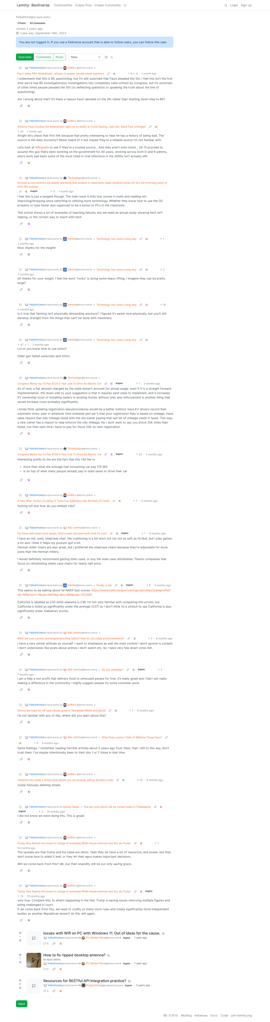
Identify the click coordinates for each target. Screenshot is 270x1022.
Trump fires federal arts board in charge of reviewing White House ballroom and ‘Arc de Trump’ (74, 843)
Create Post (83, 5)
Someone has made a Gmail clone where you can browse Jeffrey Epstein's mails (65, 779)
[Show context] (108, 73)
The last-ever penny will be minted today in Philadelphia (117, 806)
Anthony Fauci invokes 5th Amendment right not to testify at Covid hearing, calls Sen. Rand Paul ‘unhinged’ (81, 126)
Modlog (186, 1015)
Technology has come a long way (116, 238)
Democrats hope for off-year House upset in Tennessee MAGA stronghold (61, 710)
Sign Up (246, 5)
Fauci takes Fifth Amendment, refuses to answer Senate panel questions (60, 73)
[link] (114, 73)
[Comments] (33, 938)
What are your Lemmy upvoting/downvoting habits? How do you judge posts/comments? (70, 638)
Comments (43, 57)
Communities (63, 5)
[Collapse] (20, 68)
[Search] (226, 5)
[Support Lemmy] (125, 5)
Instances (201, 1015)
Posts (59, 57)
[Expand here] (33, 960)
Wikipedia (42, 147)
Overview (24, 57)
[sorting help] (106, 57)
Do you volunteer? (112, 669)
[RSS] (112, 57)
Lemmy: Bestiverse (33, 5)
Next (21, 1004)
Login (234, 5)
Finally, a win (104, 585)
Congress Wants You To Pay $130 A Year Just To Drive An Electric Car (59, 383)
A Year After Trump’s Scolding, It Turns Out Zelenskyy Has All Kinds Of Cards (63, 500)
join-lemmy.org (241, 1015)
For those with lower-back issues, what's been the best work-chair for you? (62, 533)
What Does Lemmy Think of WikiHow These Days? (132, 737)
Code (224, 1015)
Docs (214, 1015)
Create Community (108, 5)
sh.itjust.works (51, 959)
